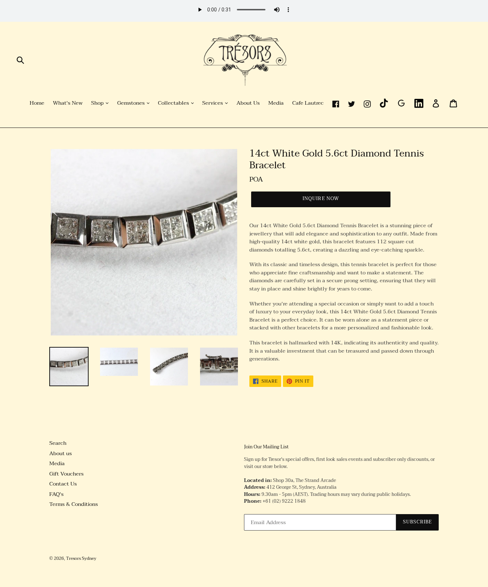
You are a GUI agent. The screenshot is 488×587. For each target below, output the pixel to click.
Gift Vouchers (66, 473)
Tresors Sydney (81, 558)
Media (276, 103)
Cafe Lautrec (308, 103)
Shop (98, 103)
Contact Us (63, 483)
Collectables (174, 103)
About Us (248, 103)
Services (213, 103)
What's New (68, 103)
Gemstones (131, 103)
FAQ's (56, 494)
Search (57, 443)
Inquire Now (321, 199)
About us (60, 453)
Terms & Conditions (73, 504)
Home (37, 103)
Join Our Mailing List (266, 447)
